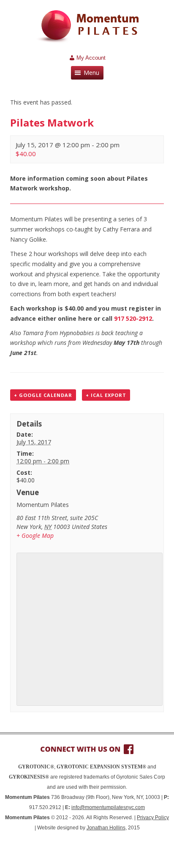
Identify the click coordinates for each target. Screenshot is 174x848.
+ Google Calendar (43, 395)
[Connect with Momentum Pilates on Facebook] (87, 749)
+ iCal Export (106, 395)
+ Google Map (35, 535)
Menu (91, 73)
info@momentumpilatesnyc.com (108, 807)
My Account (91, 58)
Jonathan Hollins (106, 828)
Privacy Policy (153, 817)
